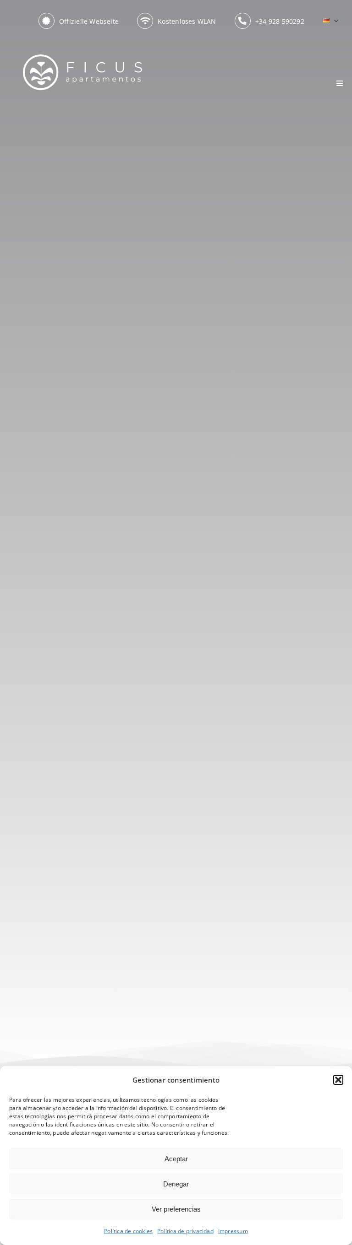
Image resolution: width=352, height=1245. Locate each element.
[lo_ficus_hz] (82, 57)
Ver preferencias (176, 1209)
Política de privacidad (185, 1231)
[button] (338, 1079)
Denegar (176, 1184)
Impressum (233, 1231)
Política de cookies (128, 1231)
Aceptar (176, 1159)
